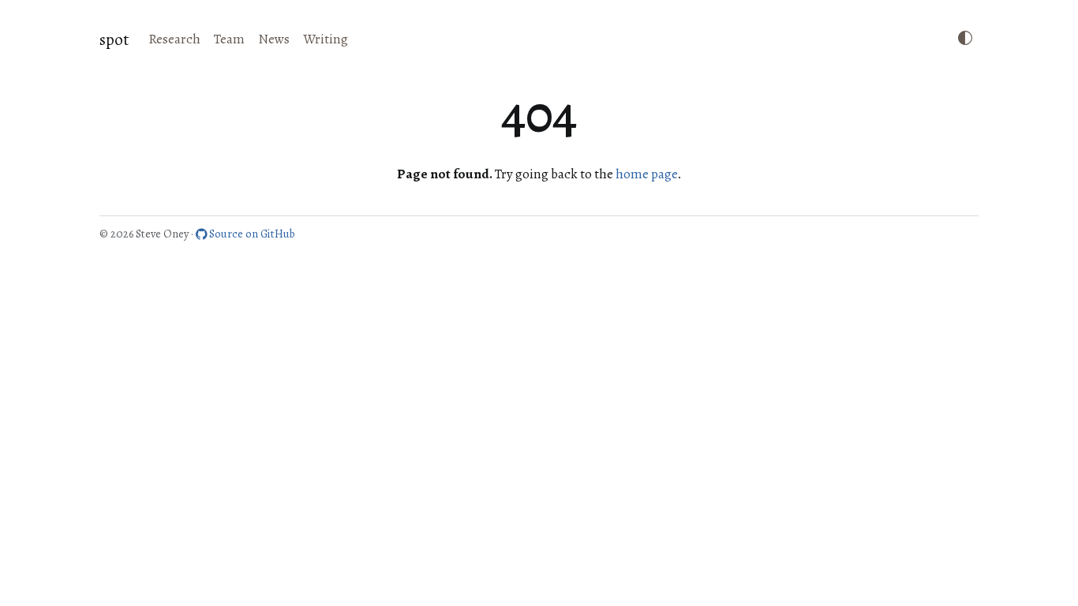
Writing (325, 39)
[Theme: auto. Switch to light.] (965, 39)
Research (174, 39)
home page (646, 174)
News (274, 39)
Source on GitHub (251, 233)
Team (229, 39)
